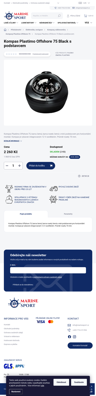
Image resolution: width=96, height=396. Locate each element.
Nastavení (15, 391)
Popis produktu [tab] (26, 214)
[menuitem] (11, 22)
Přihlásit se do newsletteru (23, 285)
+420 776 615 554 (80, 330)
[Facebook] (69, 336)
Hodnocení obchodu (12, 340)
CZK (84, 3)
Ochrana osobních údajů (40, 3)
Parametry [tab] (68, 214)
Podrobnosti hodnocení (40, 54)
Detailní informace (11, 141)
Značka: (63, 55)
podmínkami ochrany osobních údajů (47, 277)
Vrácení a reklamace (12, 336)
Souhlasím (79, 382)
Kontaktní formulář (80, 345)
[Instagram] (74, 336)
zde (42, 385)
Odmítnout (61, 382)
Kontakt (7, 3)
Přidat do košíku (37, 165)
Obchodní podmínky (20, 3)
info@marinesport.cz (81, 325)
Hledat (59, 16)
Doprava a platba (10, 344)
